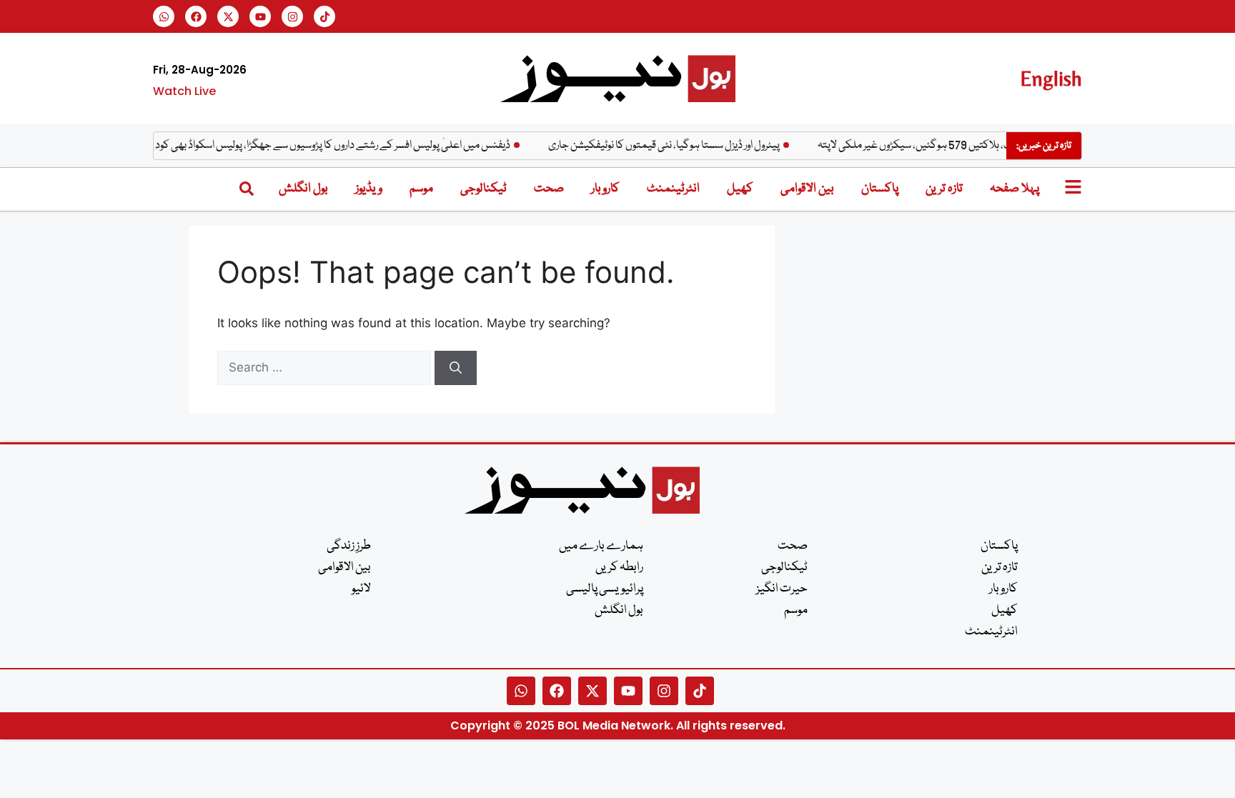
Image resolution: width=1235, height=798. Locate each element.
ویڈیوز (368, 189)
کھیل (740, 189)
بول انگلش (303, 189)
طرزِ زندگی (349, 546)
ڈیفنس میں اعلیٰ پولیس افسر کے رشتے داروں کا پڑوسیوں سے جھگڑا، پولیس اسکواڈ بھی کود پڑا (338, 145)
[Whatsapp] (163, 16)
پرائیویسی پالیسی (604, 589)
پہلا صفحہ (1014, 189)
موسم (421, 189)
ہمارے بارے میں (601, 546)
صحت (549, 189)
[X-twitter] (228, 16)
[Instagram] (292, 16)
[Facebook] (196, 16)
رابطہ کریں (619, 567)
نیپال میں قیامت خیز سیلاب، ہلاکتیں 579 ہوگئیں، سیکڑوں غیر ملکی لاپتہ (978, 145)
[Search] (456, 368)
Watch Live (184, 91)
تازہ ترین (944, 189)
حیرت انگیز (782, 589)
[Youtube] (260, 16)
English (1051, 78)
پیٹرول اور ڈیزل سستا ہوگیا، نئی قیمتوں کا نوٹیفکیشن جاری (674, 145)
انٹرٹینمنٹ (673, 189)
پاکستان (879, 189)
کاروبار (605, 189)
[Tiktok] (324, 16)
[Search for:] (326, 367)
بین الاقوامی (807, 189)
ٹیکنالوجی (483, 189)
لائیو (361, 589)
